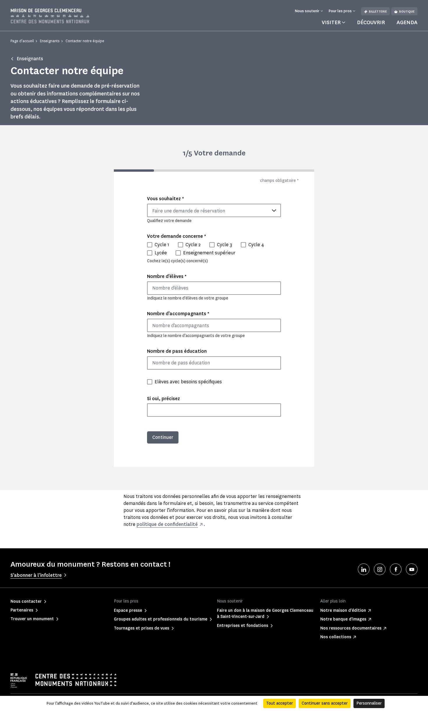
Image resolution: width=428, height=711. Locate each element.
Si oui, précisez (163, 399)
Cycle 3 (224, 245)
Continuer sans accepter (325, 703)
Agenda (407, 22)
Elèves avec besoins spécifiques (188, 382)
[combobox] (214, 210)
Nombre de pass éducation (177, 351)
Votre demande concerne (176, 236)
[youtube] (412, 569)
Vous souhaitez (165, 199)
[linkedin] (363, 569)
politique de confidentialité (167, 524)
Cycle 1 (162, 245)
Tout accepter (279, 703)
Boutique (407, 11)
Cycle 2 (193, 245)
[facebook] (396, 569)
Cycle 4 (256, 245)
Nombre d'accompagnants (178, 314)
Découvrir (371, 22)
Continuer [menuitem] (162, 437)
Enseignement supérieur (209, 253)
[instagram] (379, 569)
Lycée (161, 253)
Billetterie (378, 11)
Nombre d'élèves (167, 276)
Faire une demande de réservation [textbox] (188, 211)
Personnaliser (369, 703)
